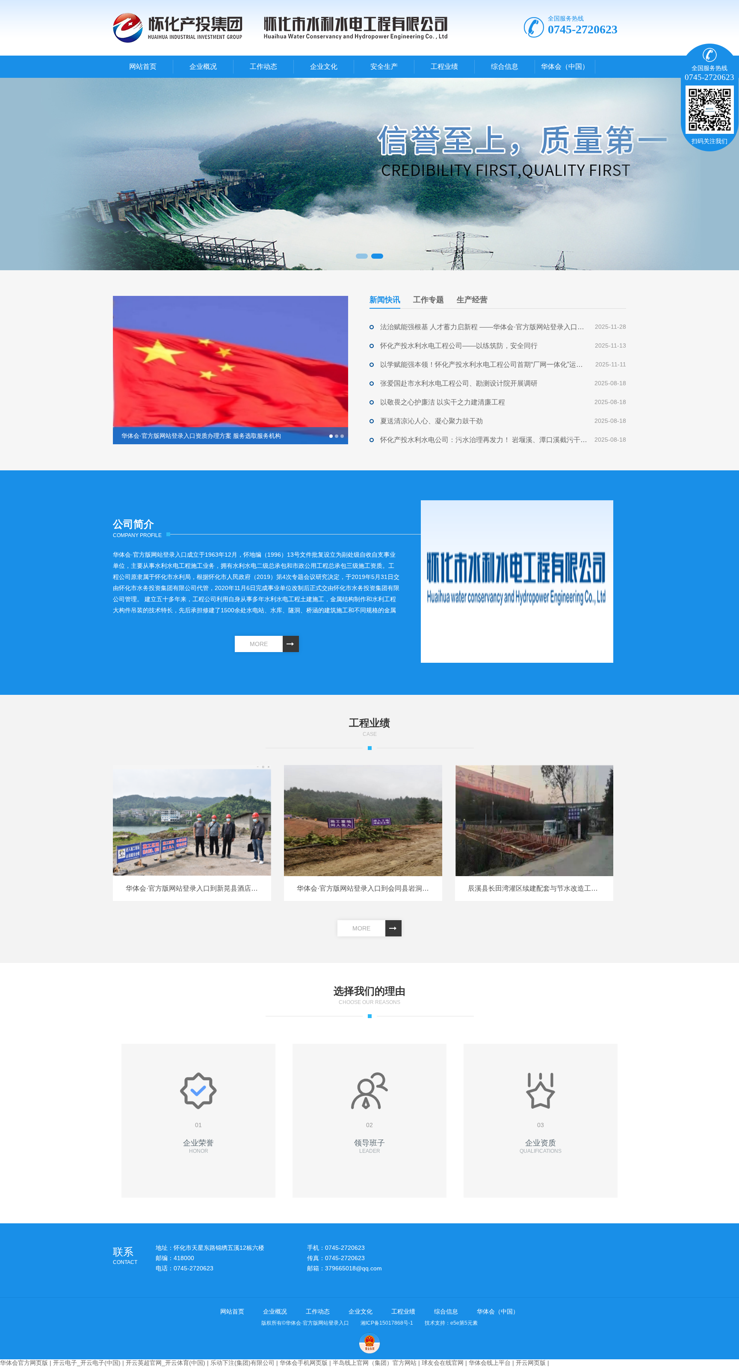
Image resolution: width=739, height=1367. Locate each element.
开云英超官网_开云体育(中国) (165, 1362)
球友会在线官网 (443, 1362)
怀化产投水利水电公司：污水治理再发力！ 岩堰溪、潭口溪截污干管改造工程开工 (484, 439)
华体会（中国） (565, 66)
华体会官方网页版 (24, 1362)
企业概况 (203, 66)
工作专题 (428, 299)
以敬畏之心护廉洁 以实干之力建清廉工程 (442, 402)
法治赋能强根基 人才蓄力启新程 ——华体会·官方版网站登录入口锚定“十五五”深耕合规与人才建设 (484, 327)
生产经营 (472, 299)
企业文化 (323, 66)
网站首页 (143, 66)
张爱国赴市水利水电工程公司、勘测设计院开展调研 (459, 383)
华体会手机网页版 (304, 1362)
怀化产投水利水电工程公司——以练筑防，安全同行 (459, 345)
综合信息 (504, 66)
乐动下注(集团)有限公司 (242, 1362)
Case (369, 727)
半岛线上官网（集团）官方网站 (375, 1362)
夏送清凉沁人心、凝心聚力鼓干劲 (431, 421)
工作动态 (263, 66)
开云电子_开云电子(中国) (87, 1362)
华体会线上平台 (490, 1362)
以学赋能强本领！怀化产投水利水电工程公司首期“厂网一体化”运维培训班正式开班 (484, 364)
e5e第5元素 (464, 1323)
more (259, 644)
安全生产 (384, 66)
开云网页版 (531, 1362)
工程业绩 (444, 66)
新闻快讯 (385, 299)
